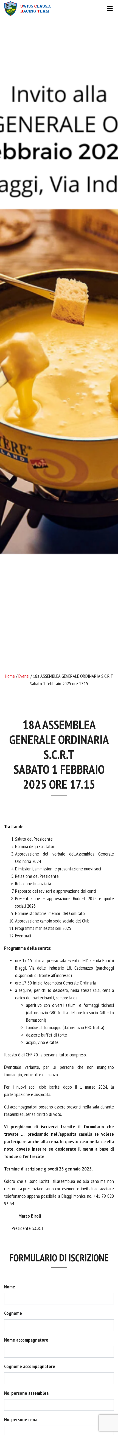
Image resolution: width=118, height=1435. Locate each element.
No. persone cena (20, 1419)
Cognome (13, 1313)
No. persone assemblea (26, 1393)
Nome (9, 1286)
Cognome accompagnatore (29, 1366)
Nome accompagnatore (26, 1340)
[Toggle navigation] (59, 9)
